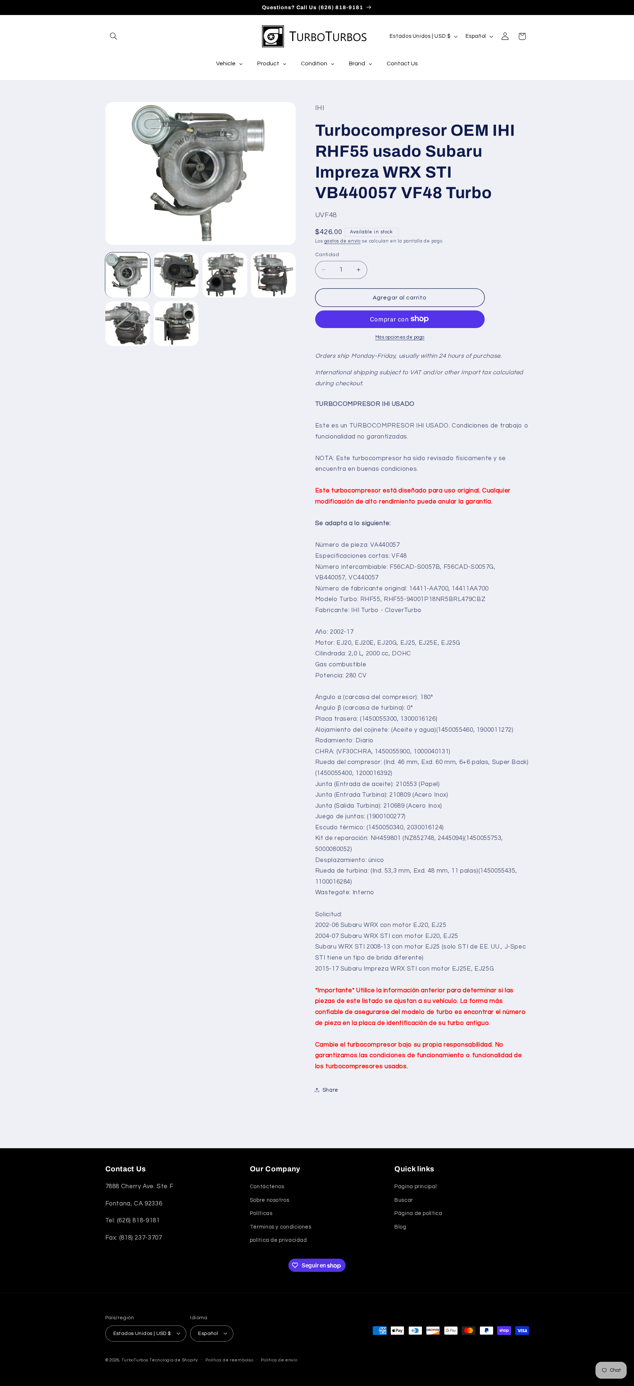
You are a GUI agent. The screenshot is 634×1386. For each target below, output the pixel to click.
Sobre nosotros (269, 1200)
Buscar (403, 1200)
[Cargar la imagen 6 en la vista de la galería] (176, 323)
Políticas (261, 1213)
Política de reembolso (229, 1360)
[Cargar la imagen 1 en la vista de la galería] (127, 274)
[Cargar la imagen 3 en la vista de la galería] (225, 274)
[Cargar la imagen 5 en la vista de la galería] (127, 323)
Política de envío (279, 1360)
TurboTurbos (134, 1360)
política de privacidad (278, 1240)
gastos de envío (342, 241)
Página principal (415, 1187)
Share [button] (330, 1089)
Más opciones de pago (400, 337)
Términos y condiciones (280, 1227)
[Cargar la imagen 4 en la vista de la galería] (273, 274)
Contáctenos (267, 1187)
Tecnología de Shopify (173, 1360)
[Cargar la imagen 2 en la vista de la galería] (176, 274)
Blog (400, 1227)
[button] (113, 36)
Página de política (418, 1213)
